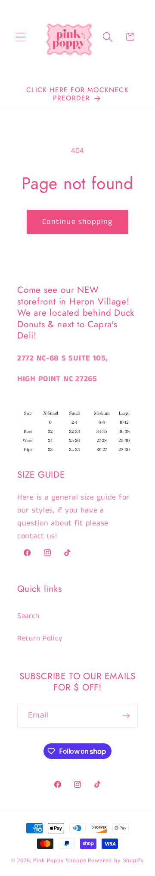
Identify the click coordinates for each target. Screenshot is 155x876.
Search (28, 616)
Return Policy (39, 638)
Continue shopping (77, 221)
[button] (20, 36)
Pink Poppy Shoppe (59, 861)
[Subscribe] (126, 716)
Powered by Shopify (116, 861)
